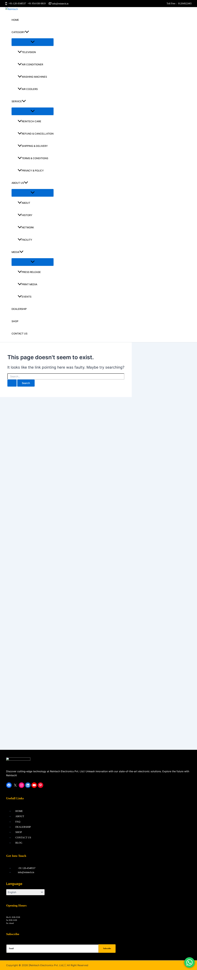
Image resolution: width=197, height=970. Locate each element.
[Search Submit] (12, 383)
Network (28, 227)
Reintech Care (31, 121)
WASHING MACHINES (34, 76)
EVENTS (26, 296)
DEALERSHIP (19, 308)
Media (15, 252)
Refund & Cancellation (38, 133)
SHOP (18, 832)
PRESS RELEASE (31, 272)
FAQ (17, 821)
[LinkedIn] (28, 785)
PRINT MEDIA (29, 284)
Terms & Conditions (35, 158)
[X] (15, 785)
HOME (15, 19)
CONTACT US (19, 333)
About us (18, 182)
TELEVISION (29, 52)
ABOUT (26, 202)
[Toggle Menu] (33, 42)
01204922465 (185, 3)
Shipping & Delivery (35, 145)
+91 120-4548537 (26, 868)
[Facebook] (9, 785)
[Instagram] (21, 785)
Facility (27, 239)
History (27, 215)
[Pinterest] (40, 785)
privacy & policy (33, 170)
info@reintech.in (60, 3)
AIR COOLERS (30, 89)
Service (17, 101)
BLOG (18, 842)
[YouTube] (34, 785)
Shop (15, 321)
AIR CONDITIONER (32, 64)
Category (18, 32)
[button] (27, 32)
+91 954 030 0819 (37, 3)
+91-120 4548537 (17, 3)
